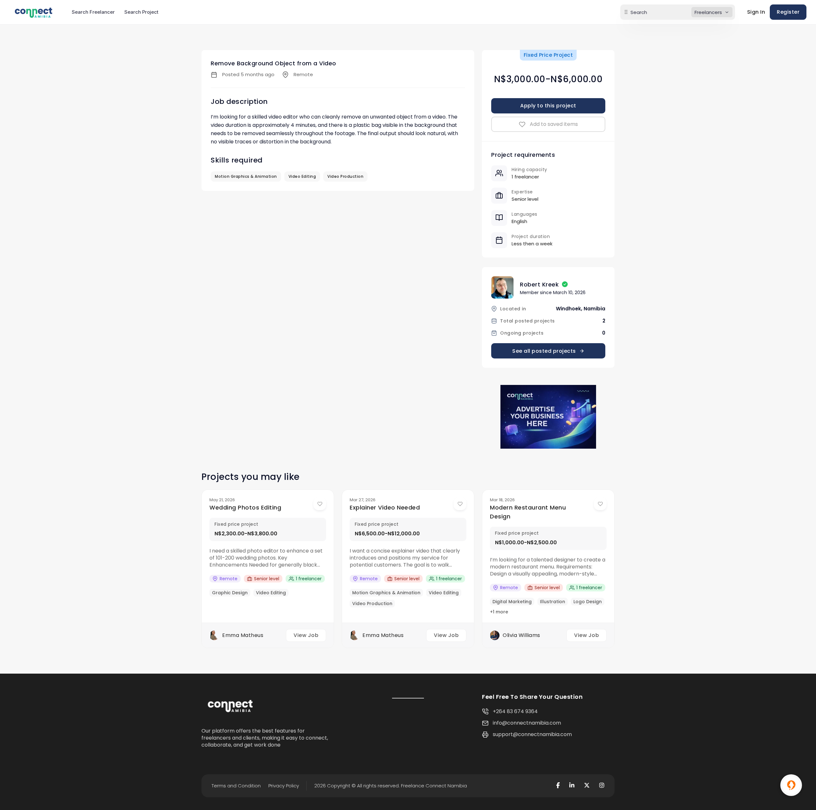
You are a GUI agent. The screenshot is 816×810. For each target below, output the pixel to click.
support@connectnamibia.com (532, 734)
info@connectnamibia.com (527, 723)
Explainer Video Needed (385, 507)
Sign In (756, 12)
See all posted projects (544, 351)
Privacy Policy (283, 785)
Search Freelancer (93, 12)
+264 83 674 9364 (515, 711)
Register (788, 12)
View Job (306, 635)
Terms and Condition (236, 785)
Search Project (141, 12)
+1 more (499, 612)
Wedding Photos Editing (245, 507)
